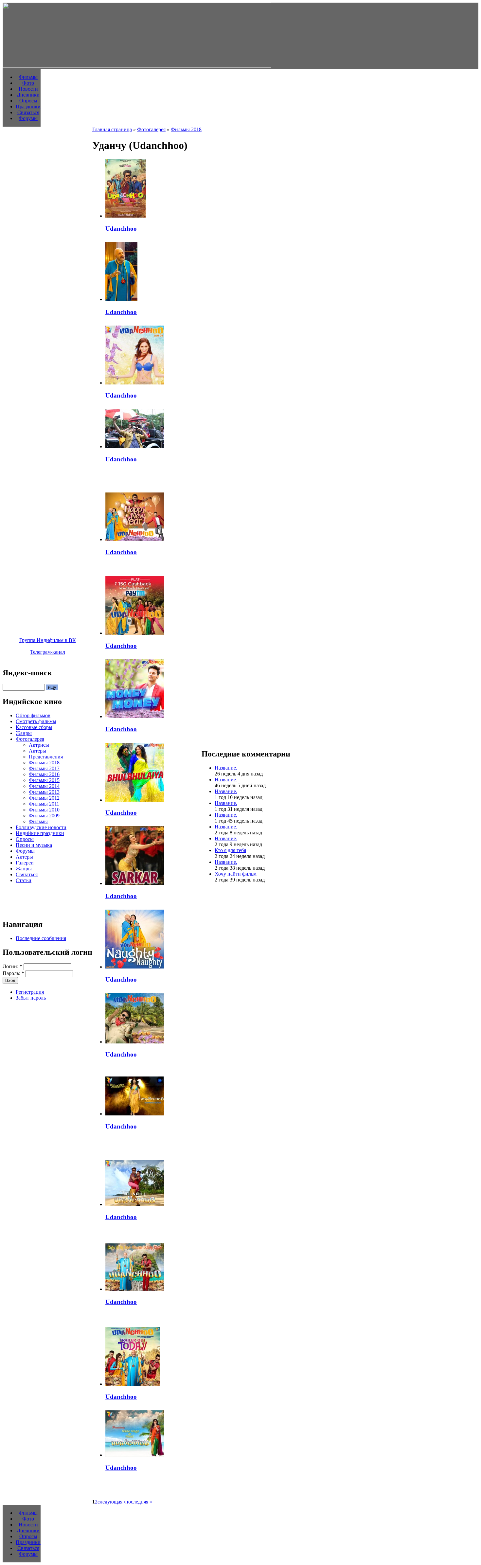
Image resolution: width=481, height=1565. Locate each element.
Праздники (28, 106)
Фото (28, 83)
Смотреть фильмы (36, 721)
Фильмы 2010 (44, 809)
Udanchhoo (121, 228)
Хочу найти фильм (236, 874)
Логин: (12, 966)
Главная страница (112, 129)
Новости (28, 89)
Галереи (25, 862)
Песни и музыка (34, 845)
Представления (46, 756)
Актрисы (39, 745)
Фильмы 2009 (44, 815)
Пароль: (13, 973)
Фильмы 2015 (44, 780)
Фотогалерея (30, 739)
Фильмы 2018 (44, 762)
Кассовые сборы (34, 727)
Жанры (24, 733)
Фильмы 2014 (44, 786)
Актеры (37, 751)
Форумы (28, 118)
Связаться (28, 112)
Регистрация (30, 992)
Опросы (28, 100)
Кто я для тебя (230, 850)
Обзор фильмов (33, 715)
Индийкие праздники (40, 833)
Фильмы (28, 77)
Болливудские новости (41, 827)
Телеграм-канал (47, 652)
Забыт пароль (31, 998)
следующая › (111, 1501)
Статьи (23, 880)
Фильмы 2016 (44, 774)
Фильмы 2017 (44, 768)
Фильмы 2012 (44, 798)
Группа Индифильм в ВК (47, 640)
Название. (226, 768)
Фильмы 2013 (44, 792)
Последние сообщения (41, 938)
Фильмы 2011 (44, 804)
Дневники (28, 95)
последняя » (138, 1501)
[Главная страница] (137, 66)
